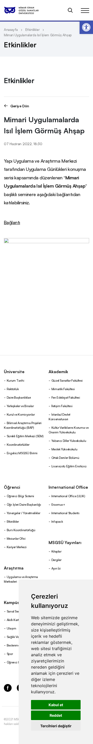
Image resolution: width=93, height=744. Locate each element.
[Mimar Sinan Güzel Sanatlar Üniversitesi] (28, 10)
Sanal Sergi (14, 611)
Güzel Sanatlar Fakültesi (67, 380)
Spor (10, 653)
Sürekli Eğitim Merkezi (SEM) (25, 436)
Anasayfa (11, 29)
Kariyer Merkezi (17, 547)
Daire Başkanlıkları (19, 397)
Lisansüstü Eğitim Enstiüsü (69, 466)
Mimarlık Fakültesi (63, 389)
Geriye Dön (19, 105)
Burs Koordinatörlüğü (21, 530)
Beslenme (13, 645)
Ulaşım (11, 628)
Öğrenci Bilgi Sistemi (20, 496)
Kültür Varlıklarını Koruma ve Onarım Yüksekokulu (68, 429)
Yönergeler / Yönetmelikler (23, 513)
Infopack (57, 521)
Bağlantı (12, 222)
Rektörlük (13, 389)
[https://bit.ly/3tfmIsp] (46, 279)
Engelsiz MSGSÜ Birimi (22, 453)
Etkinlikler (32, 29)
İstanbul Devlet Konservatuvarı (59, 416)
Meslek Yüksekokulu (64, 449)
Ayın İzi (56, 568)
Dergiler (56, 559)
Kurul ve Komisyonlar (21, 414)
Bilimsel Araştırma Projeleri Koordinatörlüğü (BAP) (23, 425)
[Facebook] (8, 687)
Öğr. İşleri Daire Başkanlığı (24, 504)
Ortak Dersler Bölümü (65, 457)
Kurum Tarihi (15, 380)
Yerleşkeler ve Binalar (20, 406)
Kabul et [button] (56, 705)
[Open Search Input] (70, 10)
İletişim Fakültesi (62, 406)
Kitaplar (56, 551)
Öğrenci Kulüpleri (18, 662)
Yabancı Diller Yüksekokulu (68, 440)
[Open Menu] (85, 10)
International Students (65, 513)
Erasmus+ (58, 504)
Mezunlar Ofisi (16, 538)
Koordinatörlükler (18, 444)
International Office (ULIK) (68, 496)
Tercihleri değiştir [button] (56, 726)
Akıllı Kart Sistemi (18, 619)
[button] (86, 27)
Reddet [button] (56, 715)
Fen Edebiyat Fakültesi (65, 397)
